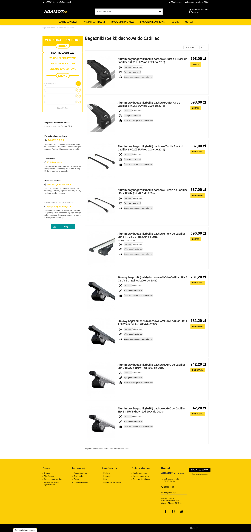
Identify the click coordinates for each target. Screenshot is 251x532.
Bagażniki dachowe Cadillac (57, 122)
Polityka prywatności (81, 482)
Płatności (106, 476)
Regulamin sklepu (80, 473)
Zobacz (195, 64)
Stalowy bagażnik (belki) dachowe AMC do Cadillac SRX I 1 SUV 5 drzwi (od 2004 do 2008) (152, 322)
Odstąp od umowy (199, 470)
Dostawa (106, 473)
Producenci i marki (140, 473)
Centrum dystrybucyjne (53, 479)
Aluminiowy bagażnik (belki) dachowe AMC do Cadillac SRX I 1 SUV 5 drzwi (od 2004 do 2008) (151, 410)
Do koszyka (198, 152)
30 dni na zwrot (176, 2)
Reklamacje (78, 476)
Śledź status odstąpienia (199, 474)
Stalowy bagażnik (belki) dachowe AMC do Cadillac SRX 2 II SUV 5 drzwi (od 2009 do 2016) (152, 279)
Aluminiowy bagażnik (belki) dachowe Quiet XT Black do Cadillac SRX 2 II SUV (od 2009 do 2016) (152, 60)
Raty (105, 479)
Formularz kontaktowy (141, 479)
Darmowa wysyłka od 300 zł (198, 2)
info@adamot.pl (65, 2)
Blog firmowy (49, 476)
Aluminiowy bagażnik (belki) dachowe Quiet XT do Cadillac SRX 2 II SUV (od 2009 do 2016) (149, 104)
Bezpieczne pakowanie (112, 482)
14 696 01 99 (49, 2)
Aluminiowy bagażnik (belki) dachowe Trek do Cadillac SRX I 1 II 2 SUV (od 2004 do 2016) (151, 235)
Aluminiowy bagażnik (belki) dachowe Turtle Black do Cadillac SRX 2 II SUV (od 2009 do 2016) (151, 148)
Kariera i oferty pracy (141, 476)
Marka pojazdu (51, 84)
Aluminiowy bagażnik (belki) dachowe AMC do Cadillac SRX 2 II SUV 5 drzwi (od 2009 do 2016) (151, 366)
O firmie (47, 473)
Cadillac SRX (59, 126)
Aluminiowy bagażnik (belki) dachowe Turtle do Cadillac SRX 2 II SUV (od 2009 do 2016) (152, 191)
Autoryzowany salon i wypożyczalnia (52, 483)
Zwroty (76, 479)
